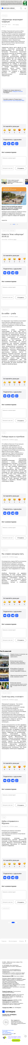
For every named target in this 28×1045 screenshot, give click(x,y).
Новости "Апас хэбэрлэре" (9, 230)
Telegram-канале (17, 91)
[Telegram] (12, 143)
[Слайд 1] (10, 224)
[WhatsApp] (16, 143)
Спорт (4, 432)
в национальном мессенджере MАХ (13, 99)
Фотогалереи (13, 941)
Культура (5, 15)
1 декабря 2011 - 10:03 (7, 556)
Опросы (21, 941)
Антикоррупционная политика (8, 1031)
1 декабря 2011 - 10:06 (7, 439)
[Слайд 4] (15, 224)
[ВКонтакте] (4, 143)
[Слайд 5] (17, 224)
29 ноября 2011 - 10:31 (7, 826)
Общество (5, 550)
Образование (6, 309)
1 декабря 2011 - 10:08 (7, 316)
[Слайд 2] (12, 224)
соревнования (6, 908)
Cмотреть (16, 1040)
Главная (4, 941)
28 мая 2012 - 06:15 (6, 24)
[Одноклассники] (8, 143)
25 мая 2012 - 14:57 (6, 239)
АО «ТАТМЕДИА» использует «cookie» (7, 1033)
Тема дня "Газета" (7, 692)
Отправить (20, 168)
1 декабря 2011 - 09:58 (7, 699)
